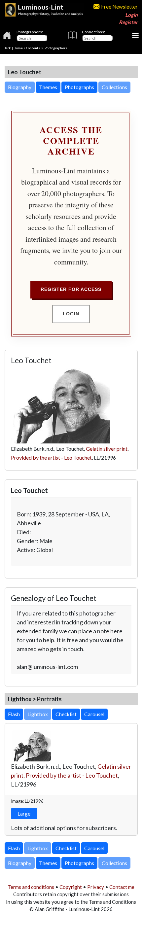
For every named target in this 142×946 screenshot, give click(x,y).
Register (128, 22)
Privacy (95, 887)
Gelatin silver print (106, 448)
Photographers (56, 48)
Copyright (70, 887)
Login (131, 15)
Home (18, 48)
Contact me (121, 887)
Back (7, 48)
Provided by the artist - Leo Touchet (51, 457)
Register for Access (71, 289)
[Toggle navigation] (135, 35)
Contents (33, 48)
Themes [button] (48, 87)
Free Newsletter (119, 7)
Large (24, 813)
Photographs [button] (79, 87)
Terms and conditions (31, 887)
